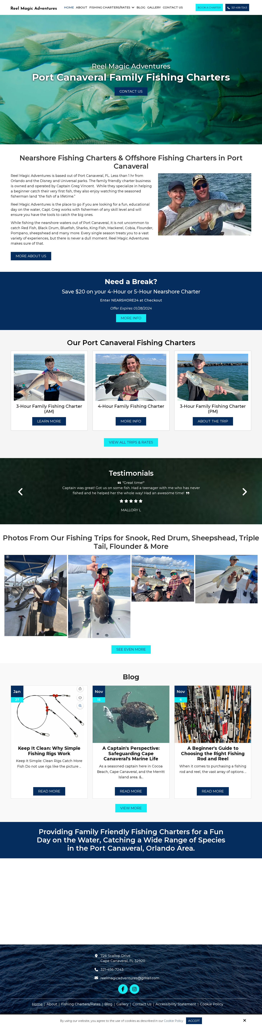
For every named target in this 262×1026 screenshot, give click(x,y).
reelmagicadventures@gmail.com (130, 978)
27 (17, 700)
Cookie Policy (173, 1021)
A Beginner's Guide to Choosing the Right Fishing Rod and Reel (213, 753)
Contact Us (131, 91)
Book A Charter (209, 7)
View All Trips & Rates (131, 442)
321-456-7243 (239, 7)
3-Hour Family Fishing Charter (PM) (213, 409)
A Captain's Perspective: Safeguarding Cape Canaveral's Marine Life (131, 753)
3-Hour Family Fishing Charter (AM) (49, 409)
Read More (49, 791)
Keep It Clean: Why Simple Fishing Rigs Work (49, 751)
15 (99, 700)
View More (131, 808)
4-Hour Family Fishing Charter (131, 406)
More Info (131, 318)
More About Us (31, 256)
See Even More (131, 649)
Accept (194, 1021)
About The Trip (213, 421)
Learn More (49, 421)
